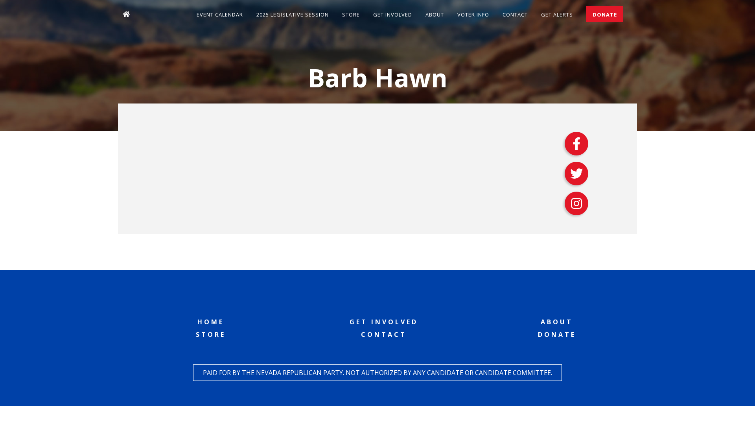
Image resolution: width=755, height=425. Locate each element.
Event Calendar (220, 14)
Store (351, 14)
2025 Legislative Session (292, 14)
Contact (515, 14)
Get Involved (392, 14)
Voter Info (473, 14)
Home (210, 322)
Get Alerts (557, 14)
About (434, 14)
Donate (605, 14)
